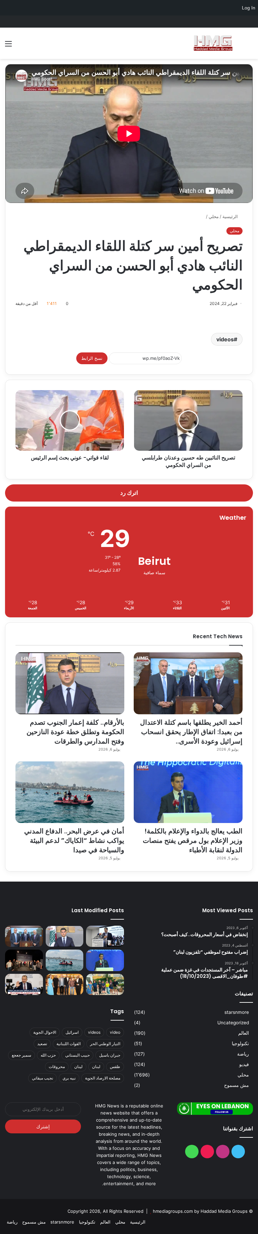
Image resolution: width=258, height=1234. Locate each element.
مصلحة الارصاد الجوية (102, 1078)
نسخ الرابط (91, 358)
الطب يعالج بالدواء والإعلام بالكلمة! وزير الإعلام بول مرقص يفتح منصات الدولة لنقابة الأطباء (193, 840)
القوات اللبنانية (68, 1043)
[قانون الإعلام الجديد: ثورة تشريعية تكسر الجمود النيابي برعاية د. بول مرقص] (105, 936)
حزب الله (48, 1055)
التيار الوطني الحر (105, 1043)
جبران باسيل (109, 1055)
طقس (115, 1066)
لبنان (96, 1066)
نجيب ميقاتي (42, 1078)
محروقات (57, 1066)
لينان (78, 1066)
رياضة (243, 1054)
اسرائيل (72, 1032)
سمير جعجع (21, 1055)
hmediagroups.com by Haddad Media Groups (200, 1211)
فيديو (244, 1064)
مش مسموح (236, 1085)
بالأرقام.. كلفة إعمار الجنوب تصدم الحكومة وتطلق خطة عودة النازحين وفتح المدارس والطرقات (75, 732)
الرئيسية (230, 216)
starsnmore (236, 1012)
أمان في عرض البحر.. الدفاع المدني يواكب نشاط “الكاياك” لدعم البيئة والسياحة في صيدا (74, 840)
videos (225, 339)
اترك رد (129, 492)
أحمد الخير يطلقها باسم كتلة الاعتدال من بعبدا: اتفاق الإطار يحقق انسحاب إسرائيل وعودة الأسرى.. (191, 732)
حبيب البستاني (77, 1055)
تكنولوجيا (240, 1043)
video (115, 1032)
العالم (243, 1033)
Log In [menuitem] (248, 7)
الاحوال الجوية (44, 1032)
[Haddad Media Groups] (213, 43)
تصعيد (42, 1043)
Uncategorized (233, 1022)
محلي (214, 216)
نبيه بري (69, 1078)
